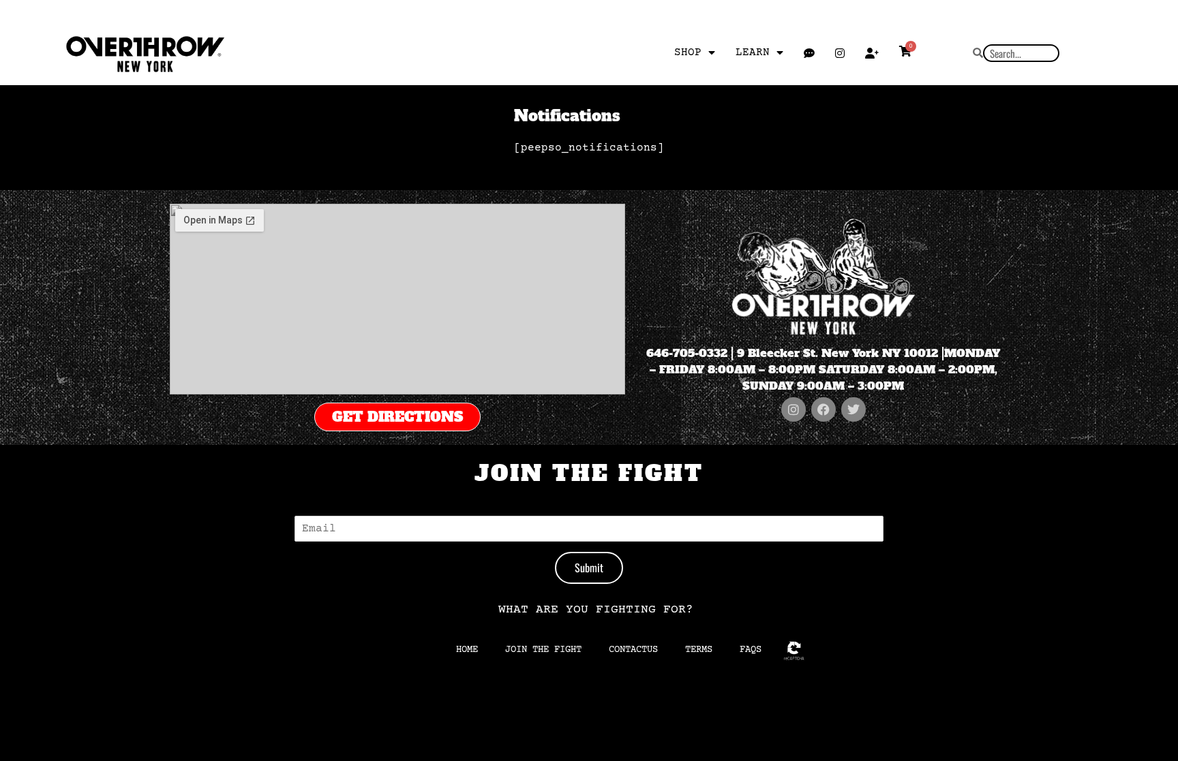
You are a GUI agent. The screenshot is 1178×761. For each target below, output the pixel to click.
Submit (589, 567)
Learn (753, 52)
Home (467, 649)
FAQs (750, 649)
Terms (698, 649)
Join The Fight (543, 649)
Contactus (633, 649)
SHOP (687, 52)
